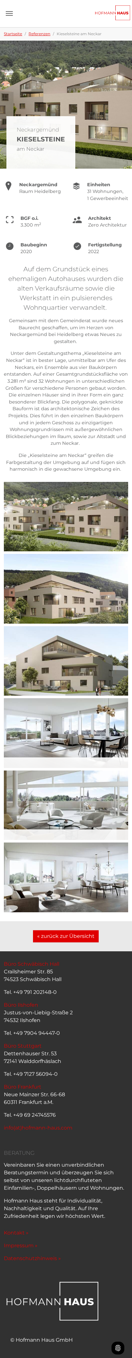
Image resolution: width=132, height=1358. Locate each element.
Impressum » (20, 1245)
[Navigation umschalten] (9, 13)
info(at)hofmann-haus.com (38, 1128)
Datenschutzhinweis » (32, 1258)
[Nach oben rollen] (118, 1331)
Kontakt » (16, 1233)
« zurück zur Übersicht (66, 936)
